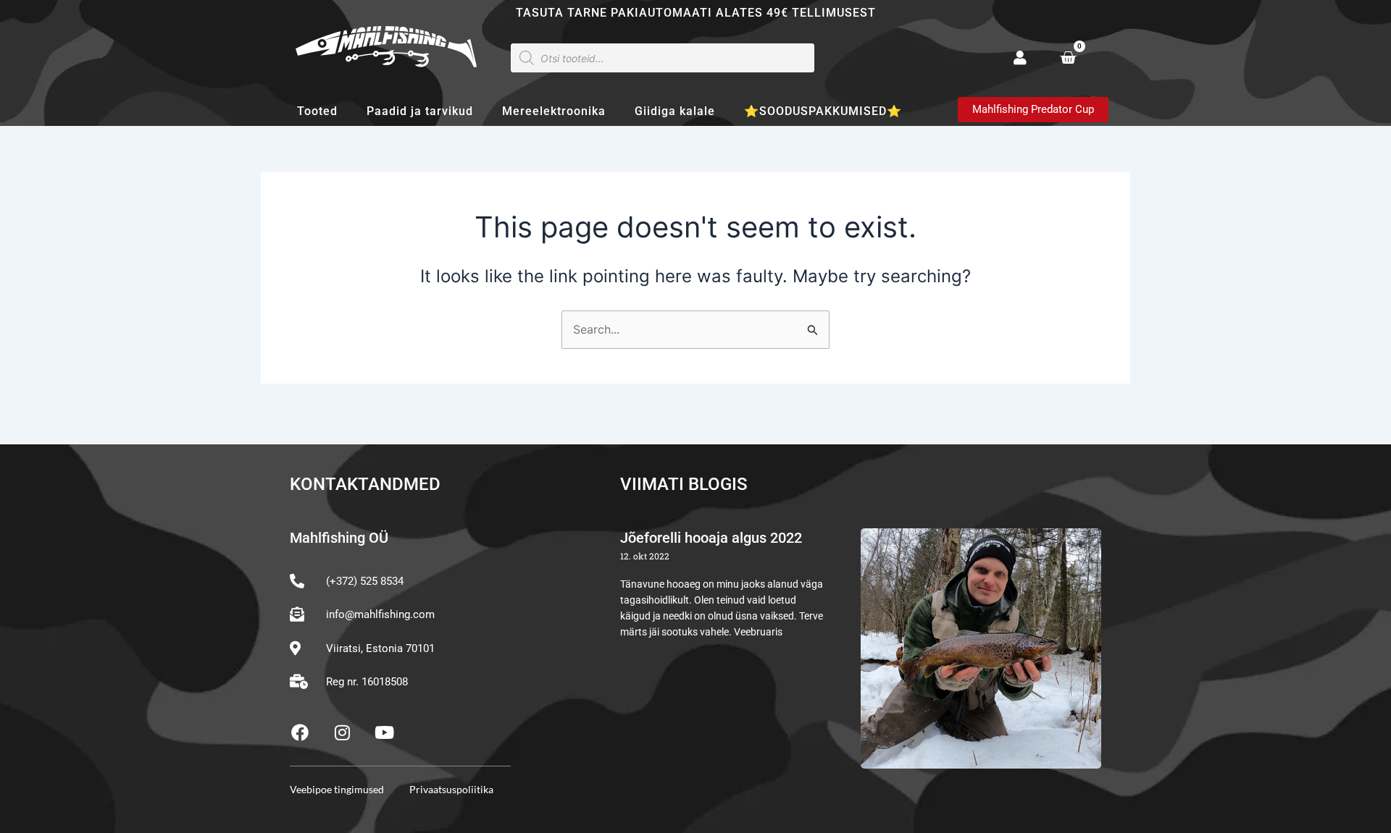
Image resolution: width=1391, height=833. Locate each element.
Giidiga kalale (675, 111)
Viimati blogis (684, 484)
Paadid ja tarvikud (420, 111)
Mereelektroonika (554, 111)
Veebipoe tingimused (337, 789)
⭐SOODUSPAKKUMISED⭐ (823, 111)
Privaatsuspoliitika (451, 789)
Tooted (317, 111)
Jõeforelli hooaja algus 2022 (711, 537)
